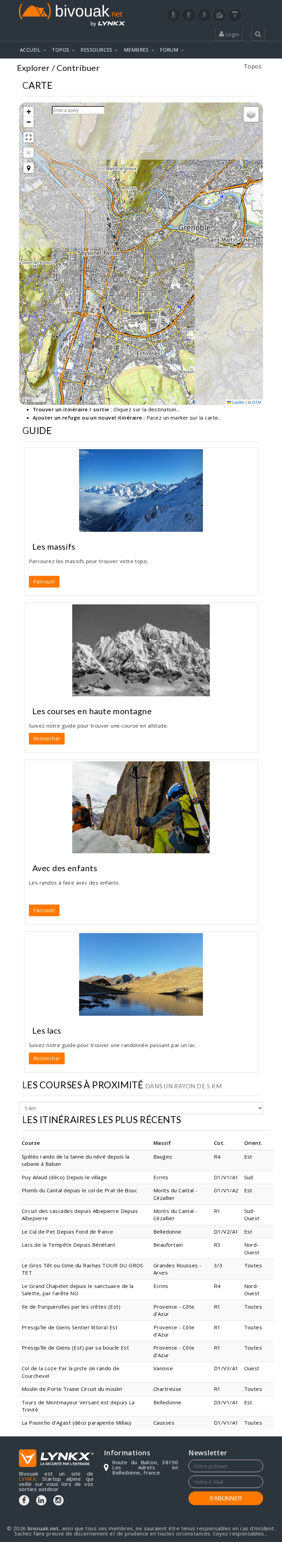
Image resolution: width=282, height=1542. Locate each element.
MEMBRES (136, 49)
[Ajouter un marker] (28, 167)
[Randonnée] (174, 15)
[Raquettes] (189, 15)
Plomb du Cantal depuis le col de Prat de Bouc (79, 1190)
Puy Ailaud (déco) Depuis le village (64, 1177)
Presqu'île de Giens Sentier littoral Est (70, 1327)
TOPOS (60, 49)
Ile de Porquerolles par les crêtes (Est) (71, 1306)
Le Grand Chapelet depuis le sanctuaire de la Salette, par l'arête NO (78, 1289)
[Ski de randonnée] (204, 15)
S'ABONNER (225, 1498)
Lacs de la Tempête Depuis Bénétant (68, 1244)
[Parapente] (235, 15)
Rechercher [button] (46, 738)
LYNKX (27, 1478)
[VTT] (219, 15)
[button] (28, 112)
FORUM (169, 49)
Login (231, 34)
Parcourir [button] (44, 581)
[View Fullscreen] (28, 137)
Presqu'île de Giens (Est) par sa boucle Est (75, 1347)
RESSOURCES (96, 49)
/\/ (28, 152)
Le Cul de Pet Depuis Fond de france (67, 1231)
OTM (256, 402)
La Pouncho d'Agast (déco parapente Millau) (77, 1422)
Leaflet (238, 402)
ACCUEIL (30, 49)
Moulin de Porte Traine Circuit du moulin (72, 1388)
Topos (252, 69)
